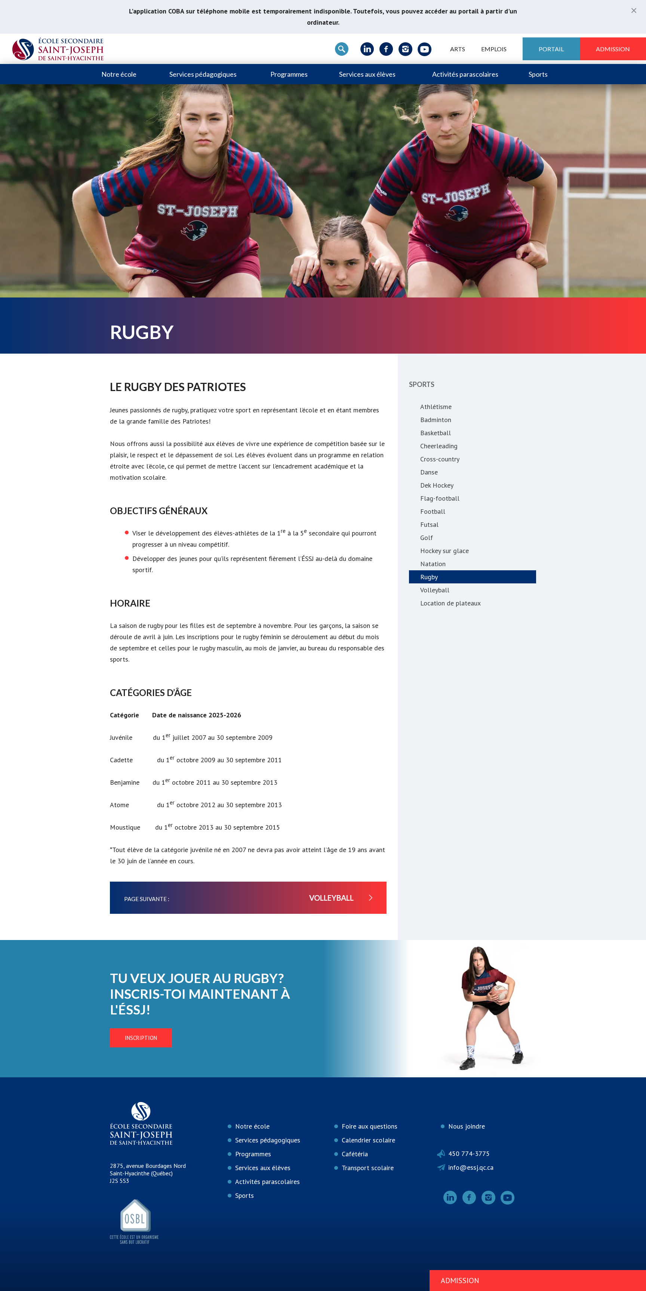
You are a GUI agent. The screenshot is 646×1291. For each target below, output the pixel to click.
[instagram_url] (405, 49)
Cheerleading (439, 446)
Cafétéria (355, 1154)
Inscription (141, 1037)
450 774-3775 (469, 1153)
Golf (426, 537)
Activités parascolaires (465, 74)
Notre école (118, 74)
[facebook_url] (386, 49)
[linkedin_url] (367, 49)
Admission (613, 48)
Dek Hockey (436, 485)
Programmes (289, 74)
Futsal (429, 524)
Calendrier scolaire (368, 1140)
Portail (551, 48)
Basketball (435, 432)
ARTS (457, 48)
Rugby (429, 577)
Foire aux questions (369, 1126)
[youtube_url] (424, 49)
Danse (429, 472)
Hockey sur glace (444, 550)
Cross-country (439, 459)
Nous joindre (466, 1126)
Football (432, 511)
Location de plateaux (450, 603)
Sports (538, 74)
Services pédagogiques (203, 74)
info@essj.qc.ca (470, 1167)
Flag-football (439, 498)
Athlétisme (436, 406)
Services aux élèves (367, 74)
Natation (433, 563)
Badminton (435, 419)
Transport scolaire (368, 1167)
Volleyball (434, 590)
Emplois (494, 48)
